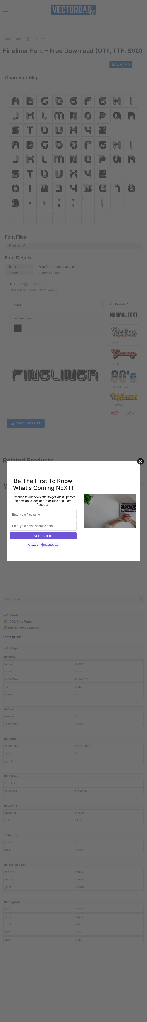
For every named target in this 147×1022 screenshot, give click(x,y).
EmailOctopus (51, 545)
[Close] (140, 461)
